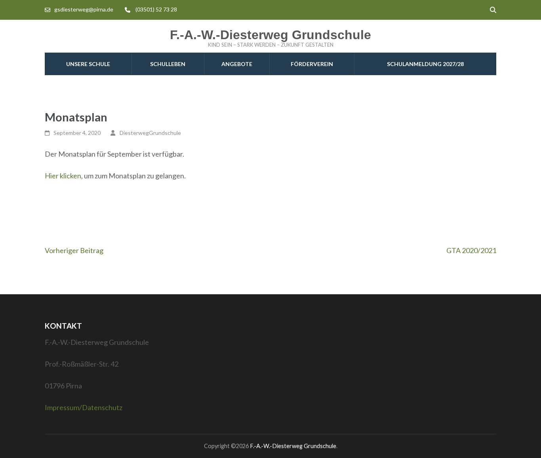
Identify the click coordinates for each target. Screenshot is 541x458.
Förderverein (312, 64)
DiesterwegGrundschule (150, 132)
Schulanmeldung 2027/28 (425, 64)
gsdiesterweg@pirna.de (83, 9)
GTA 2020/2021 (471, 250)
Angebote (236, 64)
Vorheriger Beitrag (74, 250)
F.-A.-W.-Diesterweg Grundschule (270, 35)
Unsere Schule (88, 64)
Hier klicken (63, 175)
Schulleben (167, 64)
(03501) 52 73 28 (156, 9)
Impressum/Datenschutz (83, 407)
